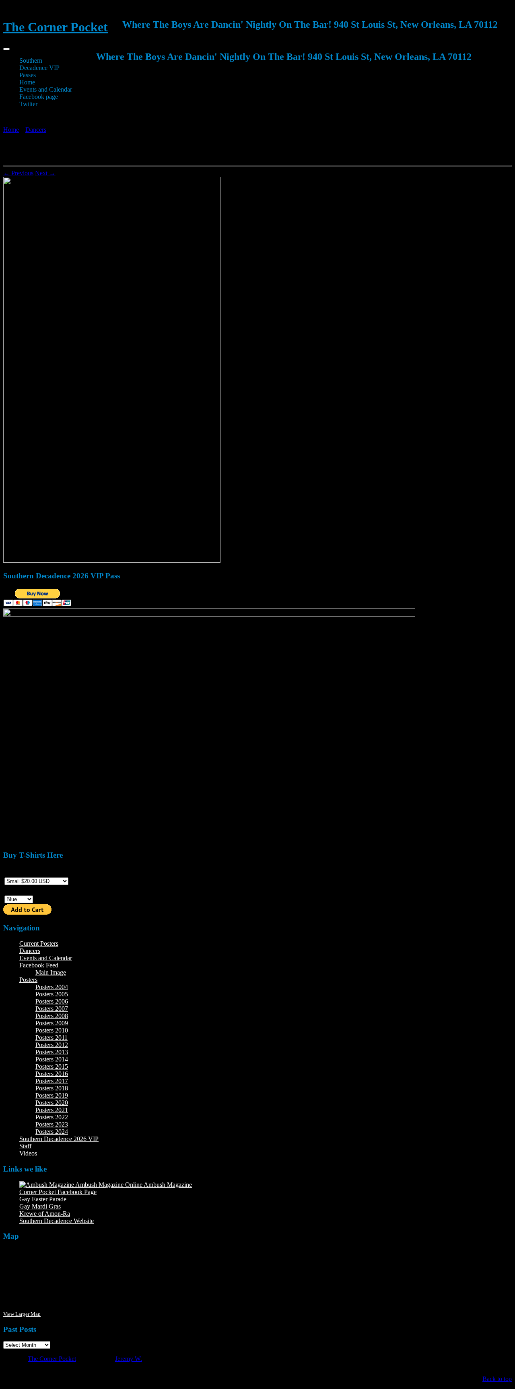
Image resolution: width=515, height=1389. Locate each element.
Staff (25, 1146)
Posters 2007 (51, 1008)
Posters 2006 (51, 1001)
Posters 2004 (51, 986)
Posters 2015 (51, 1066)
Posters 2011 (51, 1037)
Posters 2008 (51, 1015)
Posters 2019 (51, 1095)
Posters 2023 (51, 1124)
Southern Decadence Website (56, 1220)
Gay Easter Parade (42, 1199)
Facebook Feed (38, 965)
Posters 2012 (51, 1044)
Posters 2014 (51, 1059)
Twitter (28, 103)
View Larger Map (22, 1314)
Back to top (497, 1378)
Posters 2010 (51, 1030)
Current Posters (38, 943)
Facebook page (38, 96)
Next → (45, 173)
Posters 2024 (51, 1131)
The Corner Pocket (55, 27)
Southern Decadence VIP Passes (39, 67)
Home (27, 82)
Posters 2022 (51, 1117)
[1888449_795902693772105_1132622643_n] (111, 560)
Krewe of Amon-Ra (44, 1213)
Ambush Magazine (167, 1184)
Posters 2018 (51, 1088)
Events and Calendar (45, 89)
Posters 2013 (51, 1052)
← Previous (18, 173)
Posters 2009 (51, 1023)
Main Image (50, 972)
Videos (28, 1153)
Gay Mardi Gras (40, 1206)
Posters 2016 (51, 1073)
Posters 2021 (51, 1109)
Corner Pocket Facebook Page (58, 1191)
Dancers (35, 129)
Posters (28, 979)
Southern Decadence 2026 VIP (59, 1138)
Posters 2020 (51, 1102)
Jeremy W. (128, 1358)
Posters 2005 (51, 994)
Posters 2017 (51, 1081)
